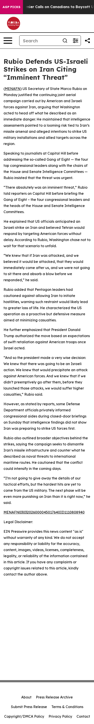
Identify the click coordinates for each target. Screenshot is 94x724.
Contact (83, 716)
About (26, 697)
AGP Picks (11, 7)
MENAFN (12, 88)
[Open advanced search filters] (75, 41)
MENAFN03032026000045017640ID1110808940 (44, 512)
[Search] (65, 41)
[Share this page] (87, 40)
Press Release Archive (54, 697)
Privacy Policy (60, 716)
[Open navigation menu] (7, 40)
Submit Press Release (29, 707)
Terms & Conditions (67, 707)
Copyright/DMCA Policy (24, 716)
